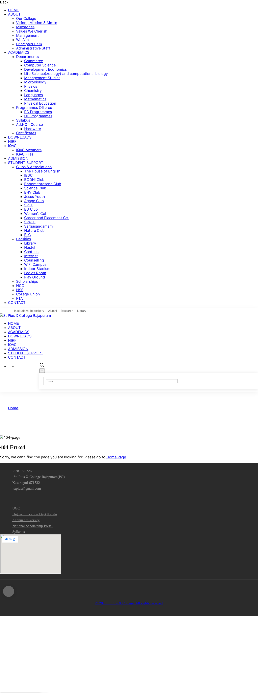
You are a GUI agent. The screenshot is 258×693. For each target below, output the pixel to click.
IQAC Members (29, 150)
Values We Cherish (31, 31)
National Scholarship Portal (32, 526)
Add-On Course (29, 124)
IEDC (28, 175)
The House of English (42, 171)
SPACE (29, 222)
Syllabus (23, 120)
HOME (13, 10)
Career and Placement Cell (46, 218)
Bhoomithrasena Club (42, 184)
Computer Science (40, 65)
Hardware (32, 129)
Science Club (35, 188)
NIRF (12, 141)
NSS (19, 290)
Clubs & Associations (34, 167)
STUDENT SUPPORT (25, 163)
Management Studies (42, 78)
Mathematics (35, 99)
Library (30, 243)
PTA (19, 298)
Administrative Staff (33, 48)
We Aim (22, 40)
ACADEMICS (18, 52)
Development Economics (45, 69)
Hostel (29, 247)
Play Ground (34, 277)
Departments (27, 57)
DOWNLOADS (19, 137)
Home (13, 408)
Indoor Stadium (37, 269)
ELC (27, 235)
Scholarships (27, 281)
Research (67, 310)
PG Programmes (38, 112)
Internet (31, 256)
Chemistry (33, 90)
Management (27, 35)
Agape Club (34, 201)
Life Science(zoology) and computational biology (66, 73)
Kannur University (26, 520)
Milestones (25, 27)
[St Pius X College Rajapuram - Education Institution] (25, 315)
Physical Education (40, 103)
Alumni (52, 310)
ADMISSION (18, 158)
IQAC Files (24, 154)
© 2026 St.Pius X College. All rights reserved (129, 603)
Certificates (26, 133)
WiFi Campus (35, 264)
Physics (30, 86)
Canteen (31, 252)
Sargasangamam (38, 226)
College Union (28, 294)
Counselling (34, 260)
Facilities (23, 239)
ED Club (31, 209)
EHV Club (32, 192)
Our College (26, 18)
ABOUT (14, 14)
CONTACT (17, 302)
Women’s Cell (35, 213)
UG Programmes (38, 116)
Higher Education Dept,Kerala (34, 514)
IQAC (12, 146)
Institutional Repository (29, 310)
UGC (16, 508)
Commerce (33, 61)
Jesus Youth (34, 196)
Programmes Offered (34, 107)
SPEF (28, 205)
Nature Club (34, 230)
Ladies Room (35, 273)
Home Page (116, 457)
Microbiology (35, 82)
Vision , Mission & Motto (36, 23)
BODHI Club (34, 179)
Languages (33, 95)
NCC (20, 286)
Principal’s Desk (29, 44)
